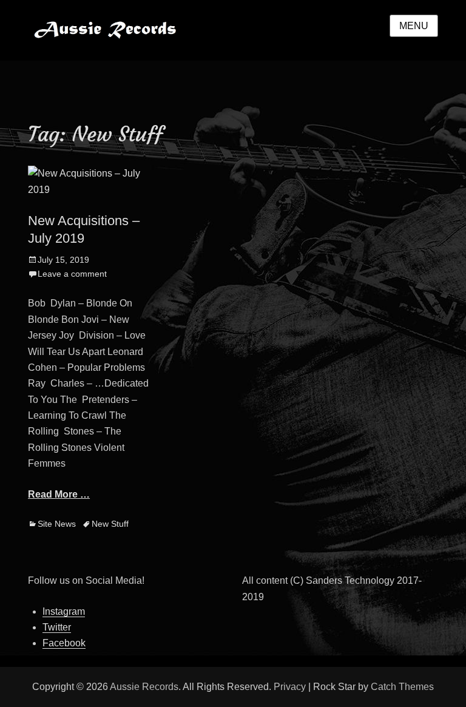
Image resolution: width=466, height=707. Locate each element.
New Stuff (110, 524)
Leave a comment (72, 274)
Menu (413, 26)
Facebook (64, 643)
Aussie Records (251, 22)
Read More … (59, 494)
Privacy (290, 687)
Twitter (56, 627)
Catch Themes (402, 687)
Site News (57, 524)
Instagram (63, 611)
